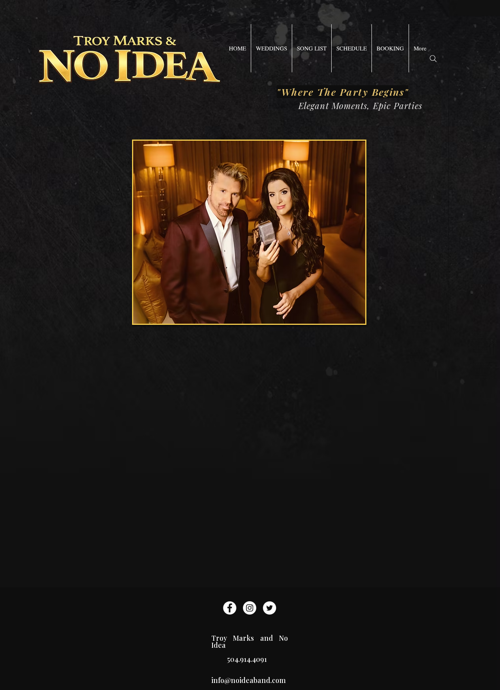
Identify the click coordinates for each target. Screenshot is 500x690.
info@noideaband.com (248, 680)
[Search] (433, 58)
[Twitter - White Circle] (269, 608)
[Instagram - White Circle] (249, 608)
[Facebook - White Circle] (229, 608)
